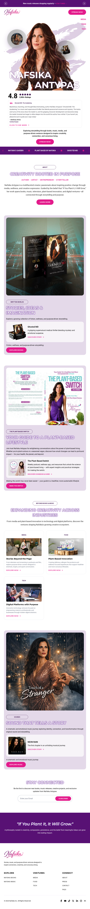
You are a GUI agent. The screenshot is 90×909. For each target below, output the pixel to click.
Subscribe (63, 799)
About (64, 878)
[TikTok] (69, 901)
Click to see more (18, 125)
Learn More (45, 202)
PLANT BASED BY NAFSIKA (36, 151)
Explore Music (15, 765)
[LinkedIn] (77, 901)
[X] (73, 901)
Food (84, 24)
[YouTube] (65, 901)
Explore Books (16, 350)
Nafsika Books (10, 878)
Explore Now (12, 570)
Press (64, 881)
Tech (84, 29)
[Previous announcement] (5, 3)
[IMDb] (85, 901)
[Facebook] (61, 901)
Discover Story (35, 337)
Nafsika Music (10, 881)
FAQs (64, 889)
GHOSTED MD (63, 151)
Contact (65, 885)
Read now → (64, 3)
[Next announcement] (84, 3)
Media (83, 19)
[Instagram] (81, 901)
